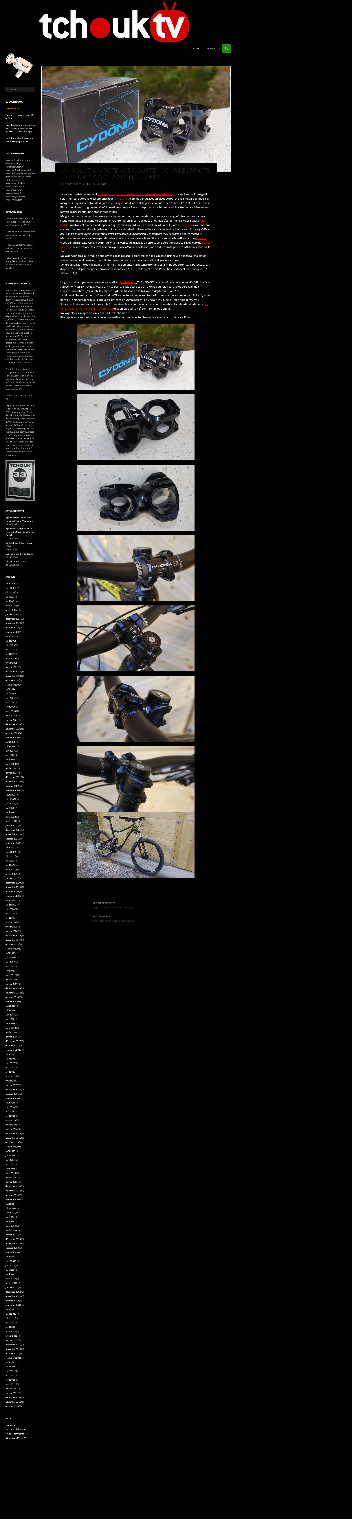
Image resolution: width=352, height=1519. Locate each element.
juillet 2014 (11, 1208)
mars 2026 (11, 605)
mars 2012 (11, 1331)
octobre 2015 (12, 1142)
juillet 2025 (11, 640)
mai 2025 (10, 649)
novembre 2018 (13, 992)
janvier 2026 (12, 614)
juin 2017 (10, 1063)
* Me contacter (13, 108)
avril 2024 (10, 706)
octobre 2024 (12, 680)
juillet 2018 (11, 1010)
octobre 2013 (12, 1247)
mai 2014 (10, 1217)
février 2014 (11, 1230)
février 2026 (11, 610)
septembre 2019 (13, 948)
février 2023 (11, 768)
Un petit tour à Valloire (16, 561)
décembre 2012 (13, 1291)
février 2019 (11, 979)
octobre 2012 (12, 1300)
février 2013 (11, 1283)
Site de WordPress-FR (16, 1438)
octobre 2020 (12, 891)
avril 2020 (10, 917)
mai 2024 (10, 702)
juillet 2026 (11, 588)
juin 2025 (10, 645)
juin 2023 (10, 750)
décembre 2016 (13, 1089)
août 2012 (10, 1309)
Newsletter (213, 48)
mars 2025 (11, 658)
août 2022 (10, 794)
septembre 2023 (13, 737)
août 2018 (10, 1005)
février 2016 (11, 1124)
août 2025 (10, 636)
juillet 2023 (11, 746)
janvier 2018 (12, 1036)
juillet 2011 (11, 1366)
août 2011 (10, 1362)
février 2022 (11, 821)
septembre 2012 (13, 1305)
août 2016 (10, 1102)
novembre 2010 (13, 1401)
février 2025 (11, 662)
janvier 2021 (12, 878)
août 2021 (10, 847)
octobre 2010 (12, 1406)
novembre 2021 (13, 834)
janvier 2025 (12, 667)
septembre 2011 (13, 1357)
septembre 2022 (13, 790)
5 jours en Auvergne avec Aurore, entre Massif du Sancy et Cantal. (20, 532)
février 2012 (11, 1335)
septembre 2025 (13, 632)
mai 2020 (10, 913)
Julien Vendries (98, 184)
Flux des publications (16, 1429)
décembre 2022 (13, 777)
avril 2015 (10, 1168)
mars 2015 (11, 1173)
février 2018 (11, 1032)
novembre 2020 (13, 887)
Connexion (11, 1425)
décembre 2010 (13, 1397)
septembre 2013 (13, 1252)
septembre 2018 (13, 1001)
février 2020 (11, 926)
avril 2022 (10, 812)
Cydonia (200, 238)
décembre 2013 (13, 1239)
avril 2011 (10, 1379)
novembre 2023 (13, 728)
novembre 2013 (13, 1243)
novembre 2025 (13, 623)
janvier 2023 (12, 772)
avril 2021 (10, 865)
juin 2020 (10, 909)
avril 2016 (10, 1115)
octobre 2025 (12, 627)
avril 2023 (10, 759)
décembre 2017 (13, 1041)
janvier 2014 (12, 1234)
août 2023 (10, 742)
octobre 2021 (12, 838)
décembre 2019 (13, 935)
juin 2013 (10, 1265)
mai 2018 (10, 1019)
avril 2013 (10, 1274)
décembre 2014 (13, 1186)
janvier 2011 (12, 1393)
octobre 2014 (12, 1195)
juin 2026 (10, 592)
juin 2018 (10, 1014)
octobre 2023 (12, 733)
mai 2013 (10, 1269)
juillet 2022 (11, 799)
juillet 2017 (11, 1058)
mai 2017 (10, 1067)
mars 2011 (11, 1384)
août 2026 (10, 583)
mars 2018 (11, 1027)
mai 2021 (10, 860)
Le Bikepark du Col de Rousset (20, 553)
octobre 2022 (12, 786)
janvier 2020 (12, 931)
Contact (198, 48)
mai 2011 (10, 1375)
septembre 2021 (13, 843)
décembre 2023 (13, 724)
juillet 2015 (11, 1155)
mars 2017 (11, 1076)
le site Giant (121, 198)
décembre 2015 (13, 1133)
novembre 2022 (13, 781)
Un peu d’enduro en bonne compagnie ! (114, 905)
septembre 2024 (13, 684)
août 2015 (10, 1151)
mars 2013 (11, 1278)
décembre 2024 (13, 671)
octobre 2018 (12, 997)
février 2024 (11, 715)
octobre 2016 (12, 1093)
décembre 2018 (13, 988)
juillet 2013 (11, 1261)
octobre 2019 (12, 944)
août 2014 (10, 1203)
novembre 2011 (13, 1349)
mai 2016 (10, 1111)
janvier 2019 (12, 983)
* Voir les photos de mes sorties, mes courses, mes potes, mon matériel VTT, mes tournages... (20, 128)
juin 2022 (10, 803)
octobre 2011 (12, 1353)
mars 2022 (11, 816)
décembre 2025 (13, 618)
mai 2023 (10, 755)
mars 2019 (11, 975)
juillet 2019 (11, 957)
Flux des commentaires (16, 1433)
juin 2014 (10, 1212)
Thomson (186, 225)
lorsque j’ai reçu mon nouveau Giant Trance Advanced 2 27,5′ (136, 194)
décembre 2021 (13, 830)
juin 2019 (10, 961)
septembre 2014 (13, 1199)
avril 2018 (10, 1023)
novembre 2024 (13, 676)
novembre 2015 (13, 1137)
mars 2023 (11, 764)
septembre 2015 (13, 1146)
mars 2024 (11, 711)
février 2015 (11, 1177)
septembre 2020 (13, 895)
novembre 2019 (13, 939)
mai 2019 (10, 966)
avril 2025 (10, 654)
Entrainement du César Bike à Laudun (113, 918)
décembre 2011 (13, 1344)
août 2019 (10, 953)
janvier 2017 (12, 1085)
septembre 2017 (13, 1049)
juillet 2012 (11, 1313)
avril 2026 (10, 601)
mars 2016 (11, 1120)
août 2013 (10, 1256)
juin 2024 (10, 698)
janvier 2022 (12, 825)
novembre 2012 (13, 1296)
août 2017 (10, 1054)
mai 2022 (10, 808)
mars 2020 (11, 922)
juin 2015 (10, 1159)
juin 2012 (10, 1318)
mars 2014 (11, 1225)
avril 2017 (10, 1071)
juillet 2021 (11, 852)
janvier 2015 (12, 1181)
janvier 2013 (12, 1287)
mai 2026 (10, 596)
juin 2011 (10, 1371)
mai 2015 (10, 1164)
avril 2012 (10, 1327)
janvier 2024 (12, 720)
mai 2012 (10, 1322)
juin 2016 (10, 1107)
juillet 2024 (11, 693)
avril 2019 (10, 970)
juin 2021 (10, 856)
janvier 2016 (12, 1129)
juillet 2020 (11, 904)
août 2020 (10, 900)
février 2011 (11, 1388)
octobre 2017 (12, 1045)
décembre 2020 (13, 882)
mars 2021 (11, 869)
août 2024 (10, 689)
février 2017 (11, 1080)
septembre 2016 (13, 1098)
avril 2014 (10, 1221)
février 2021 (11, 874)
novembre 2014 (13, 1190)
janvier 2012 (12, 1340)
